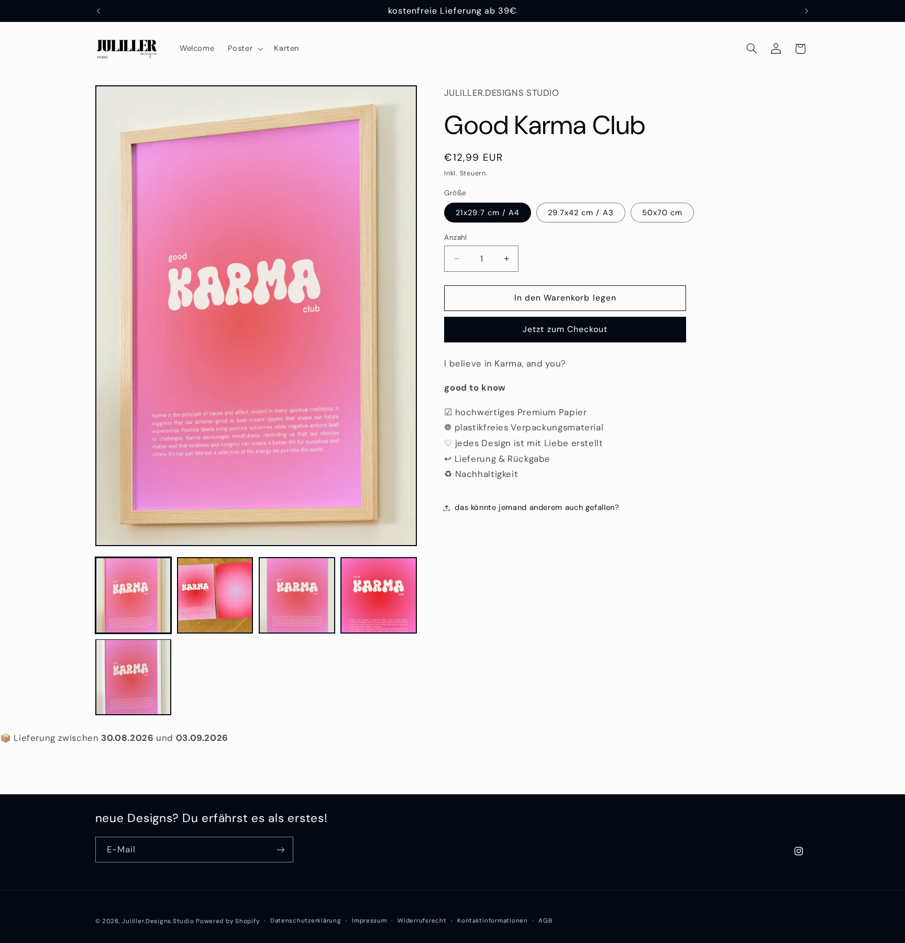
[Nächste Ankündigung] (806, 11)
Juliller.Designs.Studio (158, 921)
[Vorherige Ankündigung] (98, 11)
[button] (244, 48)
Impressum (369, 921)
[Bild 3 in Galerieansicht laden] (297, 595)
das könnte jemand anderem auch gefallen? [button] (537, 507)
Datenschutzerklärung (305, 921)
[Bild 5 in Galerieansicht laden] (133, 677)
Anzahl (455, 237)
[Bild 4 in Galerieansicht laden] (378, 595)
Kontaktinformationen (492, 921)
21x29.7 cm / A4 (488, 212)
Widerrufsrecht (422, 921)
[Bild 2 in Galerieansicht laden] (215, 595)
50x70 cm (662, 212)
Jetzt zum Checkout (565, 329)
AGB (545, 921)
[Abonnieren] (280, 849)
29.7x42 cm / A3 (581, 212)
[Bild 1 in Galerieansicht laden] (133, 595)
